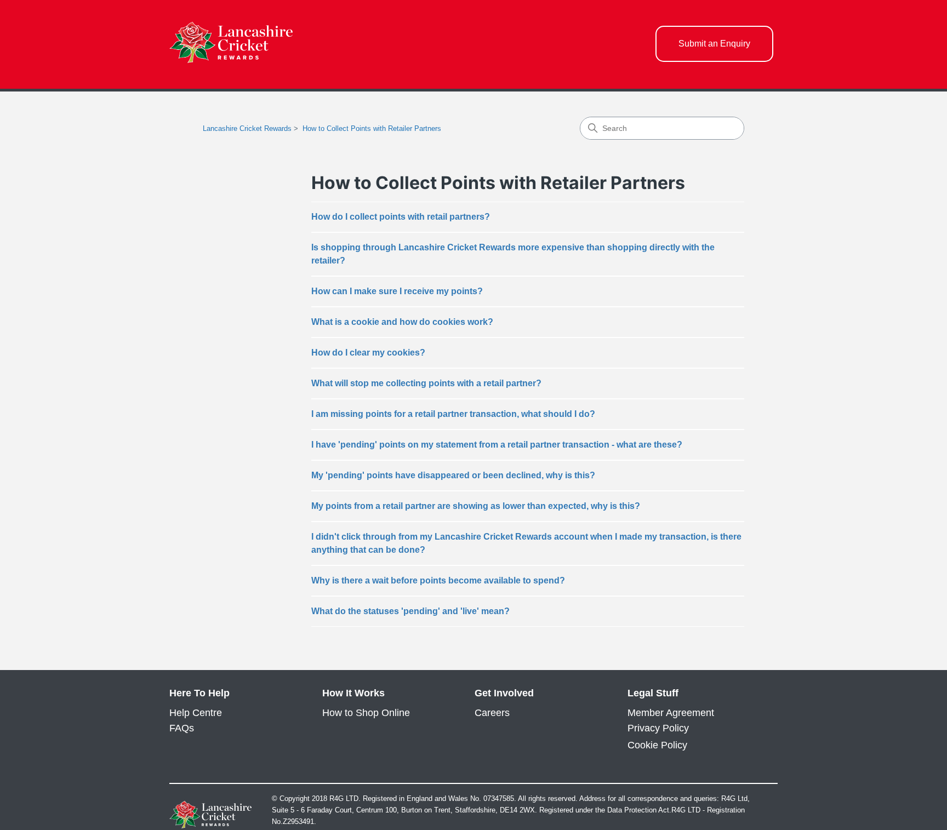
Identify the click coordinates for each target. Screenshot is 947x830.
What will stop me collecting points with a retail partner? (426, 383)
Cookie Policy (657, 745)
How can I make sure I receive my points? (397, 291)
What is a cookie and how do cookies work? (402, 322)
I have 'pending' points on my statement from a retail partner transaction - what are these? (496, 444)
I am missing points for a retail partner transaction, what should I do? (453, 414)
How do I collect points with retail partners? (400, 216)
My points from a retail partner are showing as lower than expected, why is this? (475, 506)
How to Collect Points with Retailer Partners (372, 128)
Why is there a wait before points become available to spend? (438, 580)
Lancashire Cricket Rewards (247, 128)
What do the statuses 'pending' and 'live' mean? (410, 611)
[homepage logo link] (231, 44)
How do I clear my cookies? (368, 352)
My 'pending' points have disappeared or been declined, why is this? (453, 475)
